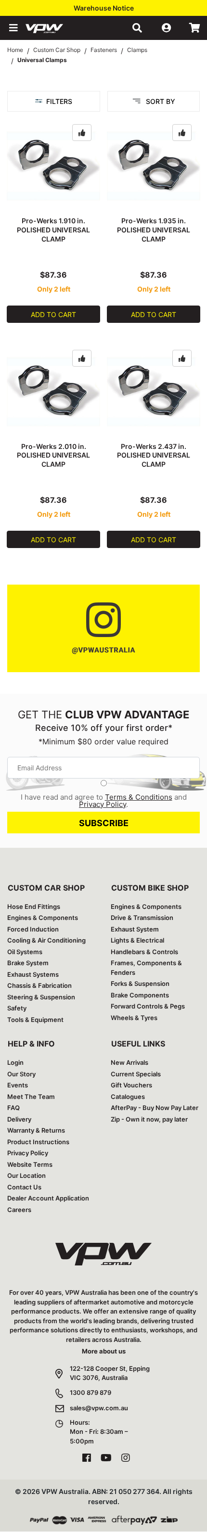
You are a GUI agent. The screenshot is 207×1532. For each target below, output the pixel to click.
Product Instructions (38, 1142)
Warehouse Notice (104, 8)
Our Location (26, 1175)
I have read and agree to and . (104, 800)
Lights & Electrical (137, 940)
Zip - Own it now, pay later (149, 1119)
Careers (19, 1209)
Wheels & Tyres (134, 1017)
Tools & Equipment (35, 1019)
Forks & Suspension (140, 983)
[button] (12, 28)
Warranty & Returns (36, 1130)
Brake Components (140, 995)
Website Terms (29, 1164)
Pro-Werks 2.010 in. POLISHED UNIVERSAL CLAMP (53, 455)
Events (17, 1085)
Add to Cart (53, 314)
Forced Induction (33, 929)
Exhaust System (135, 929)
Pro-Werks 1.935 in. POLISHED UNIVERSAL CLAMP (153, 230)
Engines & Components (42, 917)
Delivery (19, 1119)
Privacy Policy (102, 804)
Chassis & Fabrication (39, 985)
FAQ (13, 1107)
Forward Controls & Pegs (148, 1006)
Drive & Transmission (142, 917)
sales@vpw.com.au (99, 1408)
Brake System (28, 963)
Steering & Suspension (41, 997)
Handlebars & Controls (144, 952)
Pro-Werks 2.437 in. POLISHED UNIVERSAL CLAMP (153, 455)
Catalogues (128, 1096)
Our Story (21, 1074)
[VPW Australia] (57, 28)
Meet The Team (31, 1096)
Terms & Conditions (138, 797)
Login (15, 1062)
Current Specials (136, 1074)
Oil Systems (24, 952)
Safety (16, 1008)
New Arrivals (129, 1062)
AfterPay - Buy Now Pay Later (154, 1107)
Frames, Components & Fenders (146, 967)
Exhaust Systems (33, 974)
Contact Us (24, 1187)
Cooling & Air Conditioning (46, 940)
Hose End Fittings (33, 906)
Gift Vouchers (131, 1085)
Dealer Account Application (48, 1198)
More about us (104, 1351)
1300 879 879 (90, 1392)
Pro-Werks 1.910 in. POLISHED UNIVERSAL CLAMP (53, 230)
